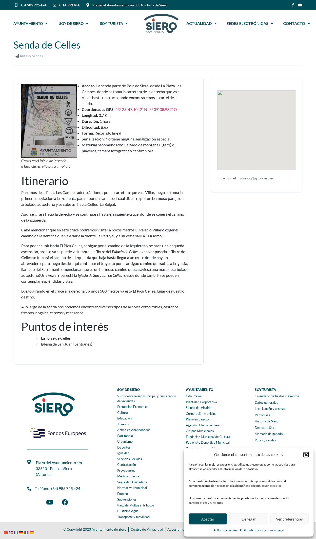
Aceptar (207, 519)
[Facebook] (65, 502)
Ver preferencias (289, 519)
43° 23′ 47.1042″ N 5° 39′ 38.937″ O (146, 109)
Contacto (294, 23)
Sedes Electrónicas (247, 23)
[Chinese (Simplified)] (6, 532)
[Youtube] (300, 5)
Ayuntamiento (29, 23)
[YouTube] (49, 502)
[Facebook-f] (293, 5)
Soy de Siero (72, 23)
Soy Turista (112, 23)
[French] (16, 532)
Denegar (249, 519)
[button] (306, 454)
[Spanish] (32, 532)
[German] (21, 532)
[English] (11, 532)
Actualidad (199, 23)
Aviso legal (277, 530)
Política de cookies (225, 530)
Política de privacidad (254, 530)
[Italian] (27, 532)
